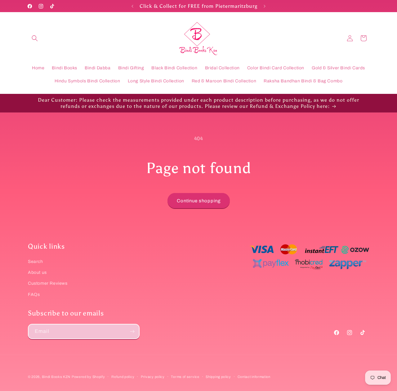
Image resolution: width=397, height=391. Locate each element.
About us (37, 272)
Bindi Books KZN (56, 377)
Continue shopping (199, 200)
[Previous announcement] (132, 6)
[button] (35, 38)
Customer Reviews (48, 283)
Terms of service (185, 377)
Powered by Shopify (88, 377)
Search (35, 261)
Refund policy (122, 377)
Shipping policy (218, 377)
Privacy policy (153, 377)
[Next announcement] (264, 6)
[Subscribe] (132, 331)
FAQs (34, 294)
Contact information (254, 377)
